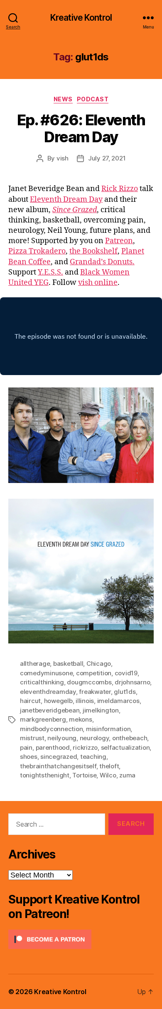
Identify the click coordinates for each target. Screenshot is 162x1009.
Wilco (108, 775)
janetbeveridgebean (49, 710)
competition (93, 673)
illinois (85, 701)
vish (62, 158)
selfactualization (125, 747)
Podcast (93, 99)
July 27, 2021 (107, 158)
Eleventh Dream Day (66, 199)
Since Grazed (74, 210)
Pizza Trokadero (37, 251)
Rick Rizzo (119, 189)
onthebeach (129, 738)
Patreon (119, 241)
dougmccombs (89, 682)
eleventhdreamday (48, 692)
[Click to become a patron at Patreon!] (81, 939)
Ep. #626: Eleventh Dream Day (81, 128)
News (63, 99)
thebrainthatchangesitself (58, 766)
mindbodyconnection (51, 729)
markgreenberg (43, 719)
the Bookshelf (93, 251)
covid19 (126, 673)
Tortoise (84, 775)
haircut (30, 701)
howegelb (58, 701)
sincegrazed (58, 756)
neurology (94, 738)
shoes (28, 756)
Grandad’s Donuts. (102, 262)
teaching (93, 756)
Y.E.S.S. (50, 272)
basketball (68, 663)
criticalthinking (42, 682)
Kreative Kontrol (81, 17)
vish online (98, 282)
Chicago (98, 663)
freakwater (94, 692)
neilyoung (61, 738)
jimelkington (101, 710)
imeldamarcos (118, 701)
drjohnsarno (132, 682)
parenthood (53, 747)
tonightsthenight (44, 775)
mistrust (32, 738)
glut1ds (124, 692)
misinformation (108, 729)
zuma (127, 775)
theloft (109, 766)
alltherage (35, 663)
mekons (80, 719)
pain (26, 747)
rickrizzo (85, 747)
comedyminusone (46, 673)
